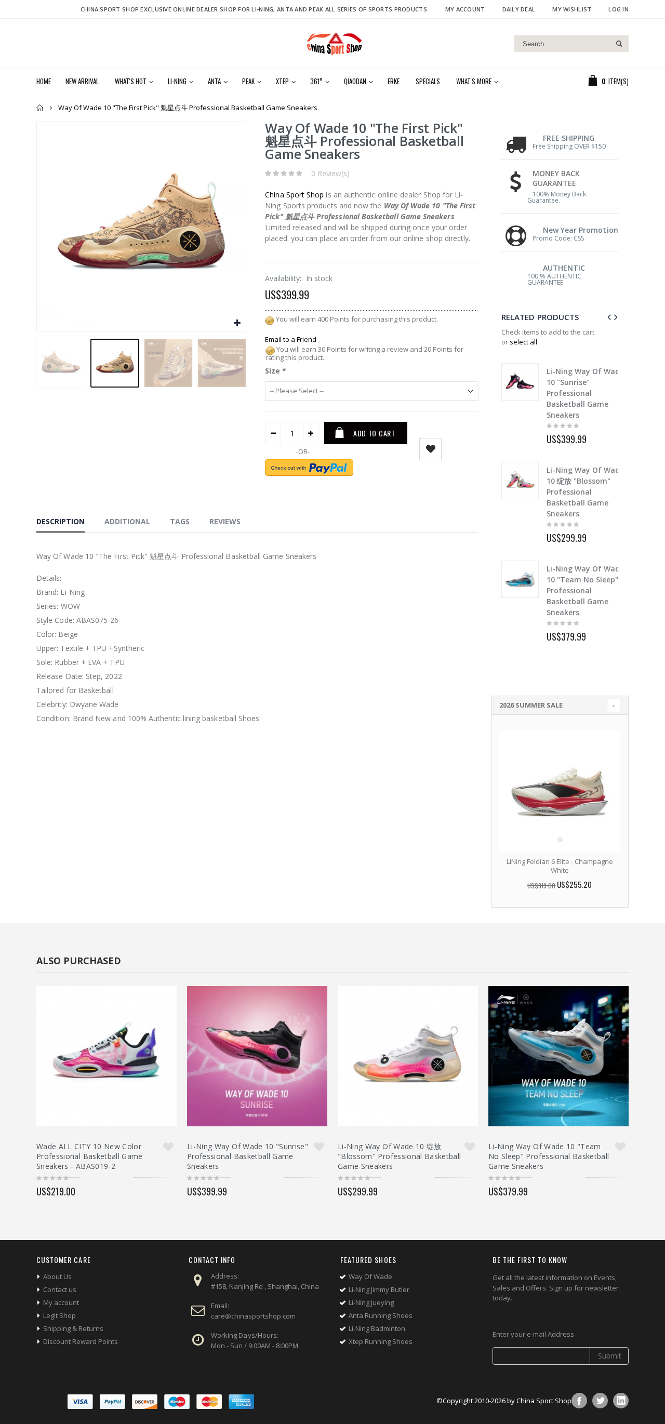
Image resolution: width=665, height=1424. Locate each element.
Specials (428, 81)
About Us (57, 1276)
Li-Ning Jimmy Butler (379, 1289)
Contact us (59, 1289)
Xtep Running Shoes (381, 1341)
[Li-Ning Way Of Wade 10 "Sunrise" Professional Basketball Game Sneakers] (520, 382)
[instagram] (621, 1400)
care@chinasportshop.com (253, 1316)
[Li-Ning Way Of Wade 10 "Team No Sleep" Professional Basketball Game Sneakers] (520, 579)
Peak (248, 81)
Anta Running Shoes (381, 1315)
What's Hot (131, 81)
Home (40, 107)
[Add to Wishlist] (168, 1146)
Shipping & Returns (73, 1328)
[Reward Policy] (269, 319)
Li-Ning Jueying (371, 1302)
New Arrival (82, 81)
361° (316, 81)
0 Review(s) (330, 173)
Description (60, 521)
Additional (127, 521)
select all (523, 342)
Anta (214, 81)
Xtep (282, 81)
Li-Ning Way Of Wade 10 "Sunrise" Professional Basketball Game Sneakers (585, 393)
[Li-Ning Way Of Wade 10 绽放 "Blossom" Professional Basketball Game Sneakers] (520, 480)
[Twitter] (600, 1400)
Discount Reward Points (80, 1341)
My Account (465, 9)
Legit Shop (59, 1315)
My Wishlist (571, 9)
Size (275, 371)
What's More (473, 81)
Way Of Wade (370, 1276)
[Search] (619, 43)
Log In (618, 9)
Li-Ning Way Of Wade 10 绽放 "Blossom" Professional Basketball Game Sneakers (585, 491)
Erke (394, 81)
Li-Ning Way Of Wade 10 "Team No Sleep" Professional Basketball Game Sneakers (585, 590)
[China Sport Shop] (332, 44)
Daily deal (519, 9)
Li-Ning (177, 81)
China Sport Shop (294, 194)
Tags (180, 521)
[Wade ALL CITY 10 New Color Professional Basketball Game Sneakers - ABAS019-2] (106, 1056)
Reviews (225, 521)
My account (61, 1302)
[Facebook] (579, 1400)
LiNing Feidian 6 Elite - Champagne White (560, 866)
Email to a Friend (290, 339)
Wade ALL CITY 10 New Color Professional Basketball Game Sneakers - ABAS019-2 (89, 1156)
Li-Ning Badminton (377, 1328)
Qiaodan (355, 81)
